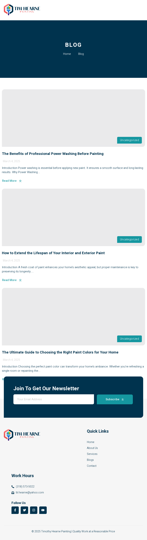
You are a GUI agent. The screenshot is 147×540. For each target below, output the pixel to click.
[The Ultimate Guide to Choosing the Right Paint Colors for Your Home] (73, 316)
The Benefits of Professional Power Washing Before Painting (53, 153)
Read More (9, 180)
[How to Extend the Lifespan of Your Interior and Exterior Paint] (73, 217)
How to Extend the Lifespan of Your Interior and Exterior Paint (53, 253)
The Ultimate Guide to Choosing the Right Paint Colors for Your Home (60, 352)
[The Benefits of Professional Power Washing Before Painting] (73, 118)
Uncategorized (129, 140)
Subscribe (112, 399)
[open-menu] (141, 10)
